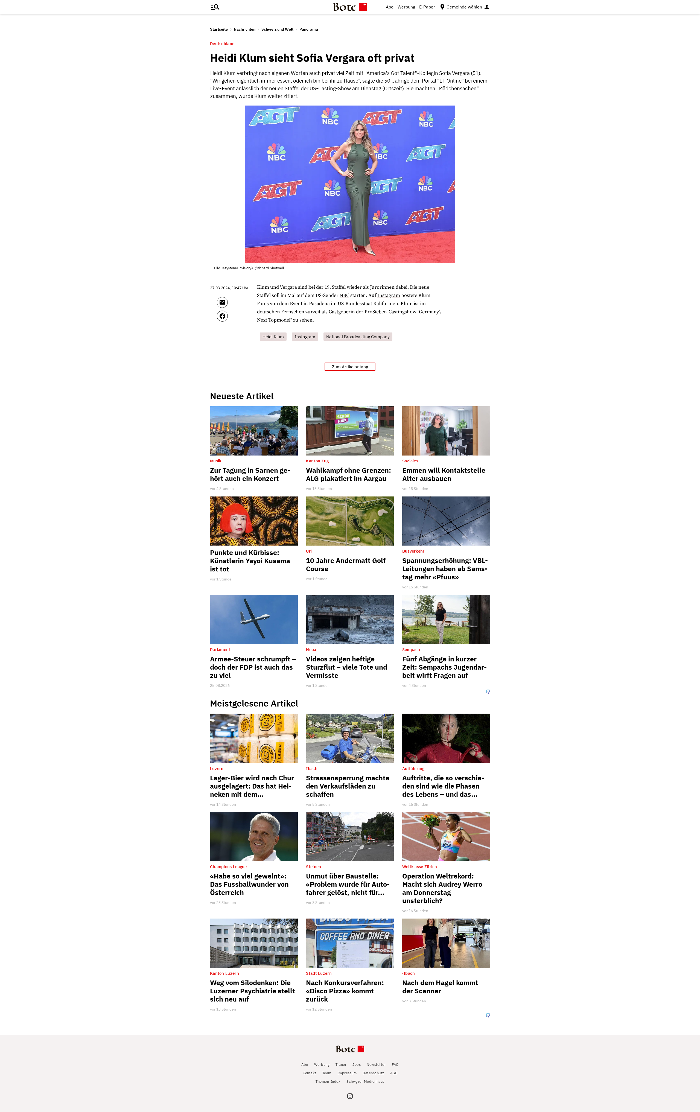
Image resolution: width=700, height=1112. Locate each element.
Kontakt (309, 1073)
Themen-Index (328, 1081)
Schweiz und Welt (277, 29)
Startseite (219, 29)
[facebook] (237, 318)
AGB (394, 1073)
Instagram (388, 295)
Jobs (356, 1064)
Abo (389, 7)
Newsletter (376, 1064)
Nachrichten (244, 29)
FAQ (395, 1064)
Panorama (308, 29)
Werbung (406, 7)
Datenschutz (373, 1073)
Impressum (347, 1073)
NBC (344, 295)
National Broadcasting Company (358, 336)
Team (326, 1073)
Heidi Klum (273, 336)
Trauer (341, 1064)
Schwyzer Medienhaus (365, 1081)
